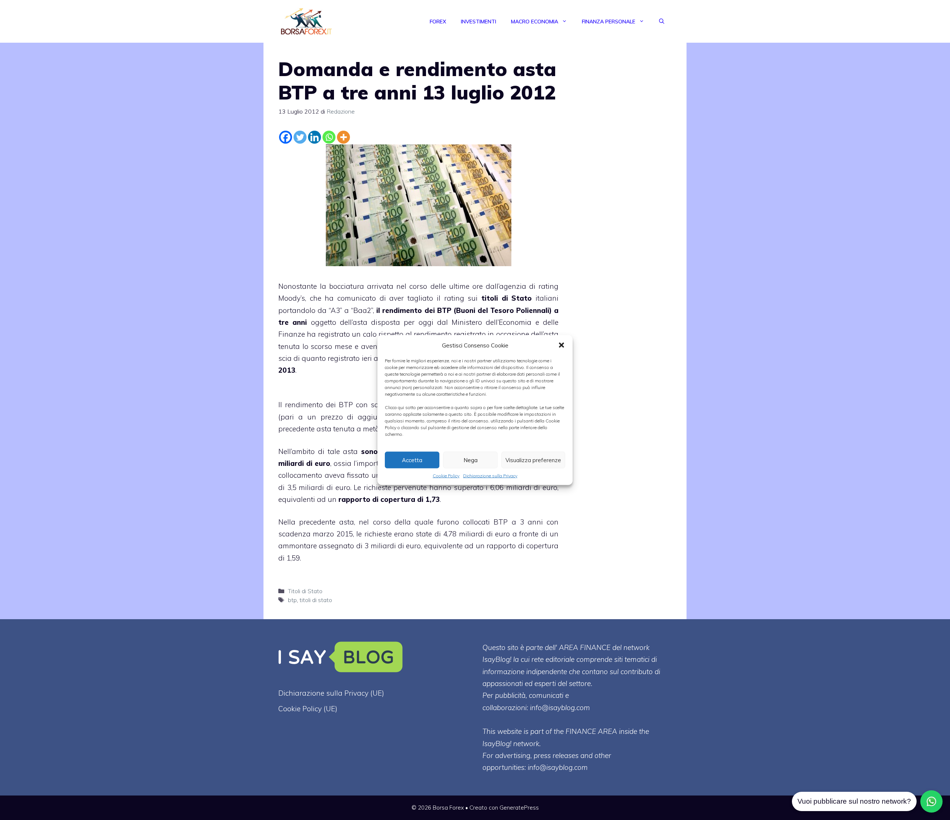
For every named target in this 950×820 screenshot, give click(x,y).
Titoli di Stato (305, 591)
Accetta (412, 459)
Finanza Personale (608, 21)
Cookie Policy (446, 475)
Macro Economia (534, 21)
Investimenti (478, 21)
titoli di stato (315, 600)
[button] (561, 345)
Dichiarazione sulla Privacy (490, 475)
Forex (438, 21)
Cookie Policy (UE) (307, 708)
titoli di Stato (506, 298)
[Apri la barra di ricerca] (662, 21)
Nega (470, 459)
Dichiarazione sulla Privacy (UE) (331, 693)
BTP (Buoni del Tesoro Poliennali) (494, 310)
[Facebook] (285, 137)
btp (292, 600)
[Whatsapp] (328, 137)
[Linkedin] (314, 137)
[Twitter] (300, 137)
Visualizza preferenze (533, 459)
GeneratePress (519, 807)
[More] (343, 137)
